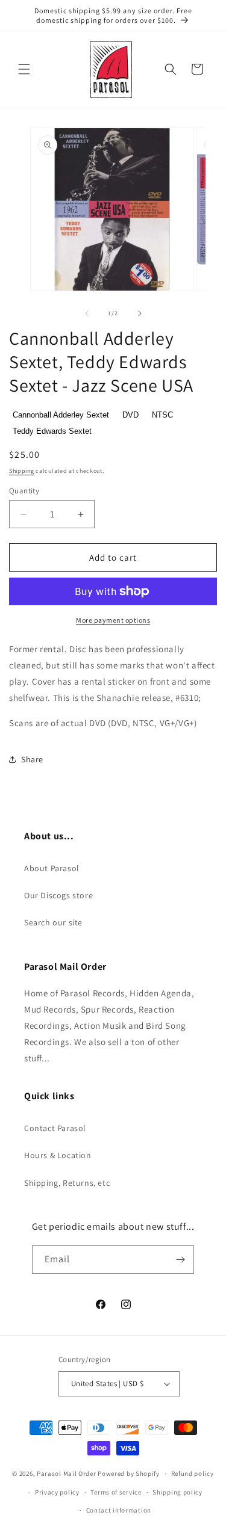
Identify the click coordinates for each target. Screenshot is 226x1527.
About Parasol (52, 868)
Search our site (53, 922)
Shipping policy (177, 1492)
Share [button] (32, 759)
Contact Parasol (55, 1128)
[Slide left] (87, 313)
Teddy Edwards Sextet (52, 431)
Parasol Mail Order (66, 1473)
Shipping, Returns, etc (67, 1182)
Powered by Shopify (129, 1473)
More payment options (113, 620)
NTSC (162, 414)
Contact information (118, 1510)
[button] (24, 69)
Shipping (21, 471)
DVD (130, 414)
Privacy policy (57, 1492)
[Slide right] (140, 313)
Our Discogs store (58, 895)
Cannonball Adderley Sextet (61, 414)
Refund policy (192, 1473)
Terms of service (115, 1492)
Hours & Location (58, 1155)
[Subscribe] (180, 1259)
